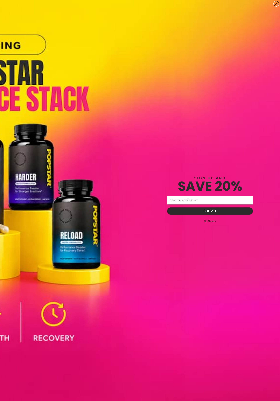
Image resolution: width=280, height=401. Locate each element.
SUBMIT (210, 211)
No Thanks (210, 221)
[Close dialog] (276, 3)
